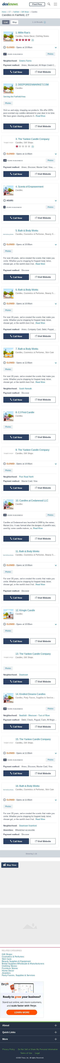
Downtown (23, 675)
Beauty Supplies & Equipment (16, 961)
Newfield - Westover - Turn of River (34, 715)
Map (15, 22)
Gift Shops (25, 12)
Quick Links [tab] (8, 1032)
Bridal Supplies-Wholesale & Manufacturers (23, 963)
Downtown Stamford (28, 826)
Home (4, 12)
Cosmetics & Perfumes (34, 234)
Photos (50, 54)
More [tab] (5, 1039)
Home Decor (29, 36)
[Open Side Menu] (55, 4)
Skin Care (49, 352)
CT (10, 12)
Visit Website (44, 72)
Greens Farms (25, 61)
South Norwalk (25, 388)
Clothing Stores (42, 36)
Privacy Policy (8, 1049)
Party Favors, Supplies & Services (39, 698)
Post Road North (26, 477)
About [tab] (5, 1025)
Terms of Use (26, 1053)
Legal (37, 1053)
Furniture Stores (10, 968)
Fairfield (16, 12)
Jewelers (6, 973)
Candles (19, 36)
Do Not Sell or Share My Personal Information (38, 1049)
